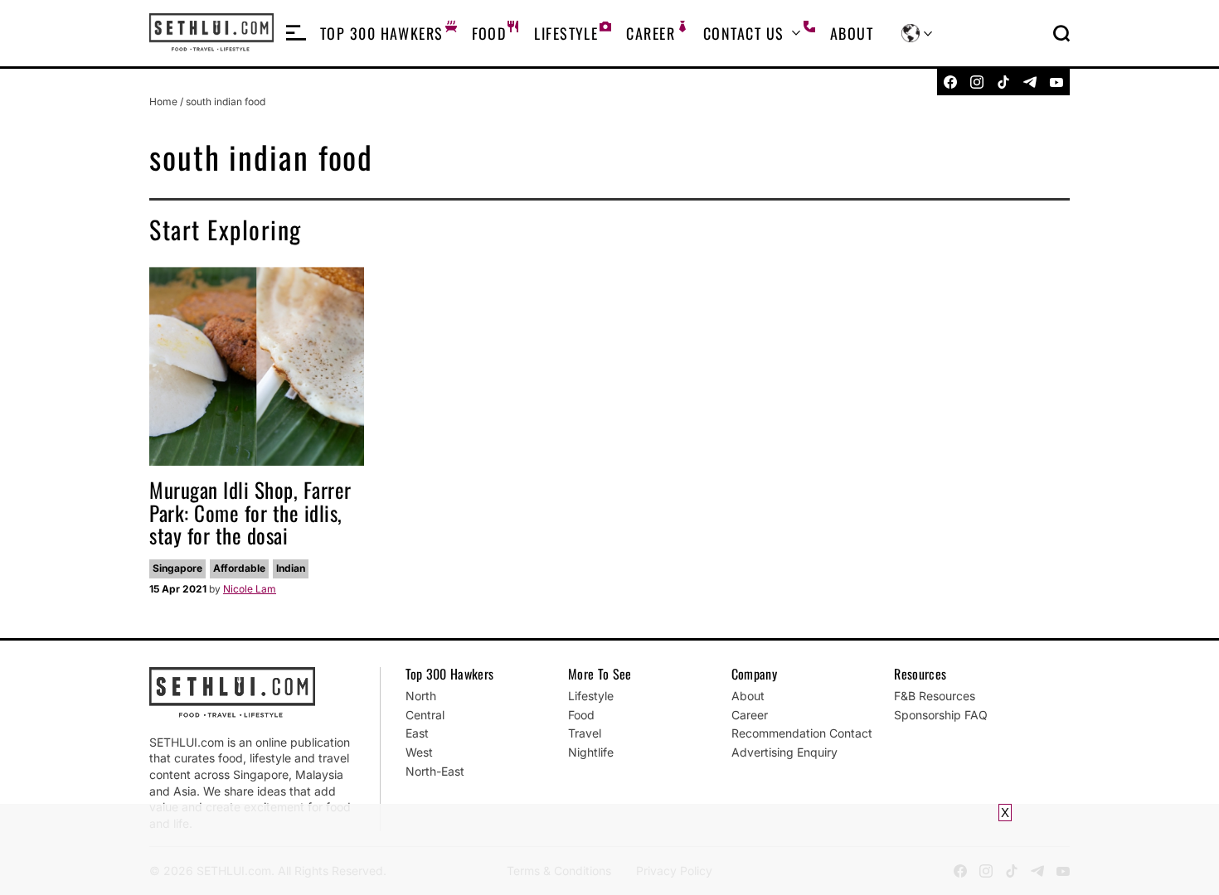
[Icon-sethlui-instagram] (977, 82)
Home (163, 101)
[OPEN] (296, 33)
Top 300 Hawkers (382, 33)
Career (650, 33)
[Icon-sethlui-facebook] (950, 82)
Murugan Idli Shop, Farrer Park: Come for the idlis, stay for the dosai (250, 512)
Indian (290, 568)
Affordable (239, 568)
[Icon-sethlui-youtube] (1056, 82)
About (851, 33)
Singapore (177, 568)
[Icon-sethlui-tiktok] (1003, 82)
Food (489, 33)
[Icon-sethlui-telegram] (1030, 82)
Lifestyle (566, 33)
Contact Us (743, 33)
